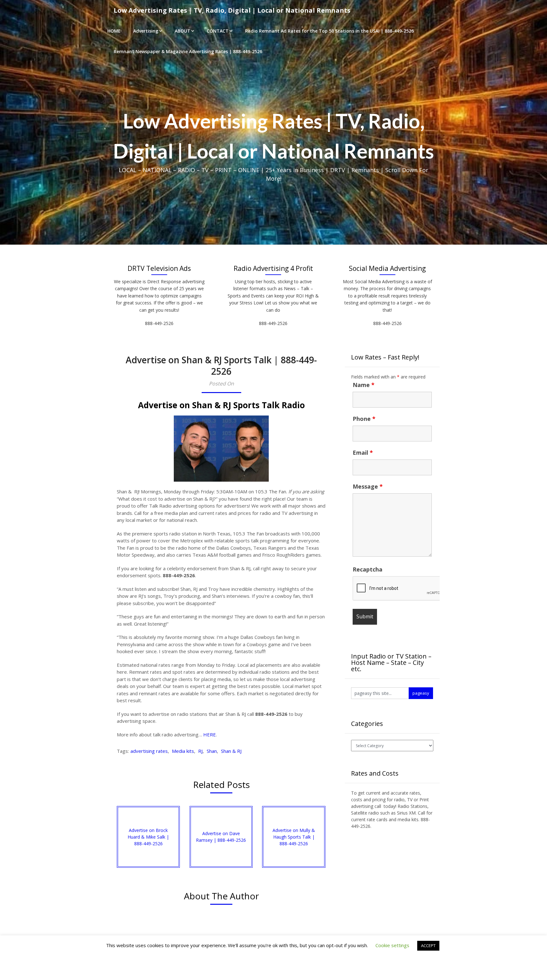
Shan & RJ (231, 751)
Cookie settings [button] (392, 945)
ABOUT (182, 31)
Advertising (145, 31)
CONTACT (218, 31)
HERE (209, 734)
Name (363, 385)
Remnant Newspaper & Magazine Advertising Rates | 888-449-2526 (188, 51)
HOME (114, 31)
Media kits (183, 751)
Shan (212, 751)
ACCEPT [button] (428, 945)
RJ (200, 751)
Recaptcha (367, 569)
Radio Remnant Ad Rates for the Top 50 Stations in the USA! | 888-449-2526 (329, 31)
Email (363, 452)
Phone (364, 418)
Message (368, 486)
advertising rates (149, 751)
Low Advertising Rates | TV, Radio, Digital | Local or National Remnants (232, 10)
